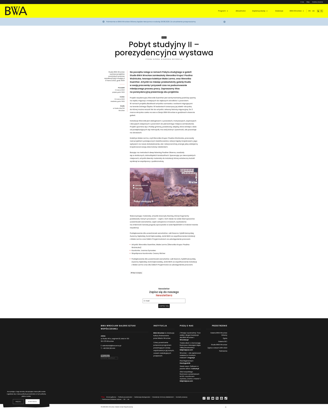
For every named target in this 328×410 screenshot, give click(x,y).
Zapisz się (164, 306)
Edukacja (279, 11)
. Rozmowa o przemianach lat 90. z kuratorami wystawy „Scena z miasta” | (190, 376)
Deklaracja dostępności (142, 397)
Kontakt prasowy (181, 397)
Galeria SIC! (222, 341)
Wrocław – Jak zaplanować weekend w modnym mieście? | (190, 355)
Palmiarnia (223, 351)
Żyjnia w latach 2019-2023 (217, 348)
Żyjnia (225, 338)
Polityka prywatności (125, 397)
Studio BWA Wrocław (219, 345)
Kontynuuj (32, 402)
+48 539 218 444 (108, 348)
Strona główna (153, 59)
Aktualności (241, 11)
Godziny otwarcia (317, 2)
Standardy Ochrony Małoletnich (163, 397)
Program (222, 11)
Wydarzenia (166, 59)
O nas (302, 2)
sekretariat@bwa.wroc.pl (111, 346)
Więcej (18, 402)
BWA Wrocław (296, 11)
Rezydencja (177, 59)
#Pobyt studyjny (136, 273)
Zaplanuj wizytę (258, 11)
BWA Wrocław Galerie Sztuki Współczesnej (119, 407)
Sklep (308, 1)
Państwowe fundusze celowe (111, 399)
